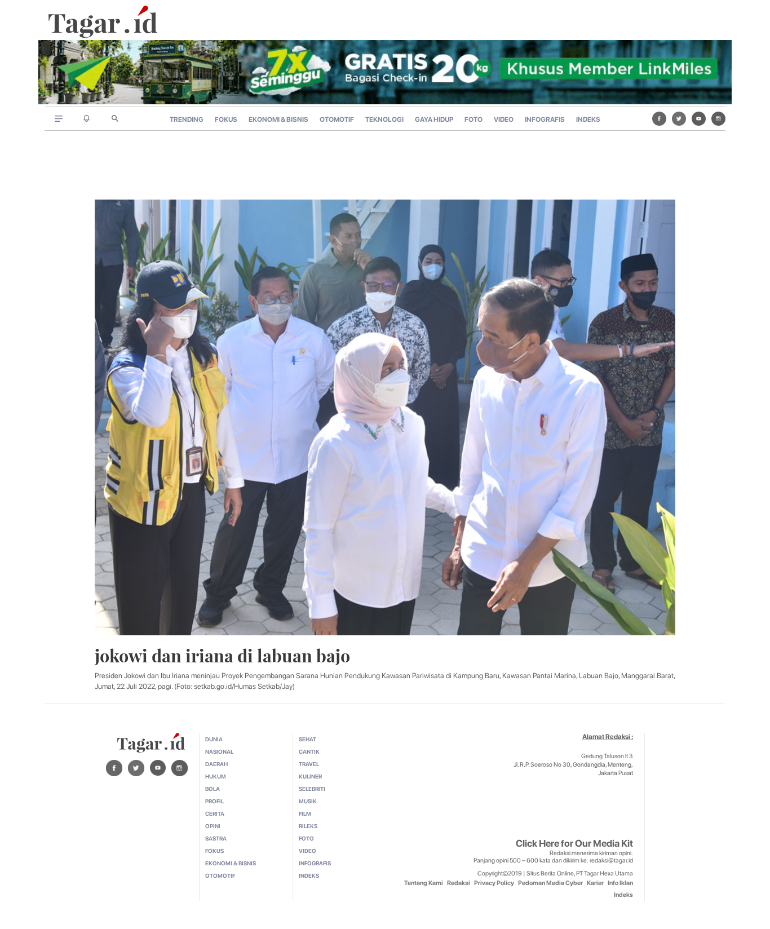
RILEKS (308, 825)
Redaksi (458, 883)
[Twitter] (679, 118)
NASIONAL (219, 751)
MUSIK (308, 801)
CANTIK (309, 751)
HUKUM (215, 776)
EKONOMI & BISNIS (278, 119)
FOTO (473, 119)
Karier (595, 883)
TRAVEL (309, 763)
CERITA (214, 813)
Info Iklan (620, 883)
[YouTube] (699, 118)
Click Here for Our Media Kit (574, 843)
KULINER (310, 776)
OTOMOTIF (337, 119)
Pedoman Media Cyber (550, 883)
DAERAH (216, 763)
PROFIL (214, 801)
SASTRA (216, 838)
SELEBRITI (312, 788)
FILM (305, 813)
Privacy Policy (494, 883)
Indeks (623, 895)
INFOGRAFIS (545, 119)
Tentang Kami (423, 883)
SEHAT (307, 739)
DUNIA (214, 739)
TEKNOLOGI (384, 119)
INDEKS (588, 119)
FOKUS (226, 119)
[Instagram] (718, 118)
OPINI (212, 825)
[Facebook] (659, 118)
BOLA (212, 788)
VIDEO (504, 119)
